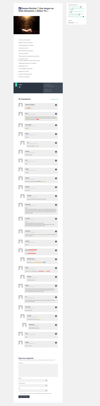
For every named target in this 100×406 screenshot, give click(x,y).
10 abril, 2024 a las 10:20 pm (32, 196)
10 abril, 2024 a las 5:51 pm (30, 343)
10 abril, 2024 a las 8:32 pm (32, 316)
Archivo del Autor (20, 87)
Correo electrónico (21, 383)
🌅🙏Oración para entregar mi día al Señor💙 (76, 14)
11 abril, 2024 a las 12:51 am (30, 105)
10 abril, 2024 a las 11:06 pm (30, 152)
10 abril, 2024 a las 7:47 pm (30, 308)
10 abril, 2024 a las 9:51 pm (30, 219)
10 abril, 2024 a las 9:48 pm (30, 232)
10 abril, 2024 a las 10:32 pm (34, 325)
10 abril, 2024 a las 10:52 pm (30, 170)
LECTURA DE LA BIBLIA (50, 86)
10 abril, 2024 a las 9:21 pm (30, 251)
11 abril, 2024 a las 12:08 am (30, 114)
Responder (56, 105)
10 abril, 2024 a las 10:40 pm (30, 179)
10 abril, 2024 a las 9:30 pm (30, 242)
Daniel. (70, 6)
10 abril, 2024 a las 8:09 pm (30, 297)
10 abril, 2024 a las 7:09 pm (30, 334)
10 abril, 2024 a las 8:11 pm (30, 286)
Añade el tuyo (54, 99)
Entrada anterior (48, 89)
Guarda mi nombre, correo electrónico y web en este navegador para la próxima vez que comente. (35, 393)
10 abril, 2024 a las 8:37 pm (30, 268)
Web (19, 388)
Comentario (20, 363)
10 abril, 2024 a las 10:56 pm (30, 161)
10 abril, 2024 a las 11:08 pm (30, 134)
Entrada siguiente (49, 91)
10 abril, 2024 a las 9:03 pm (32, 277)
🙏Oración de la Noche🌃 (76, 6)
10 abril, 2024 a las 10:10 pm (30, 187)
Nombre (19, 378)
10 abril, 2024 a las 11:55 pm (32, 143)
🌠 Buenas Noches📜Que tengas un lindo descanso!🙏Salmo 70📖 (36, 9)
